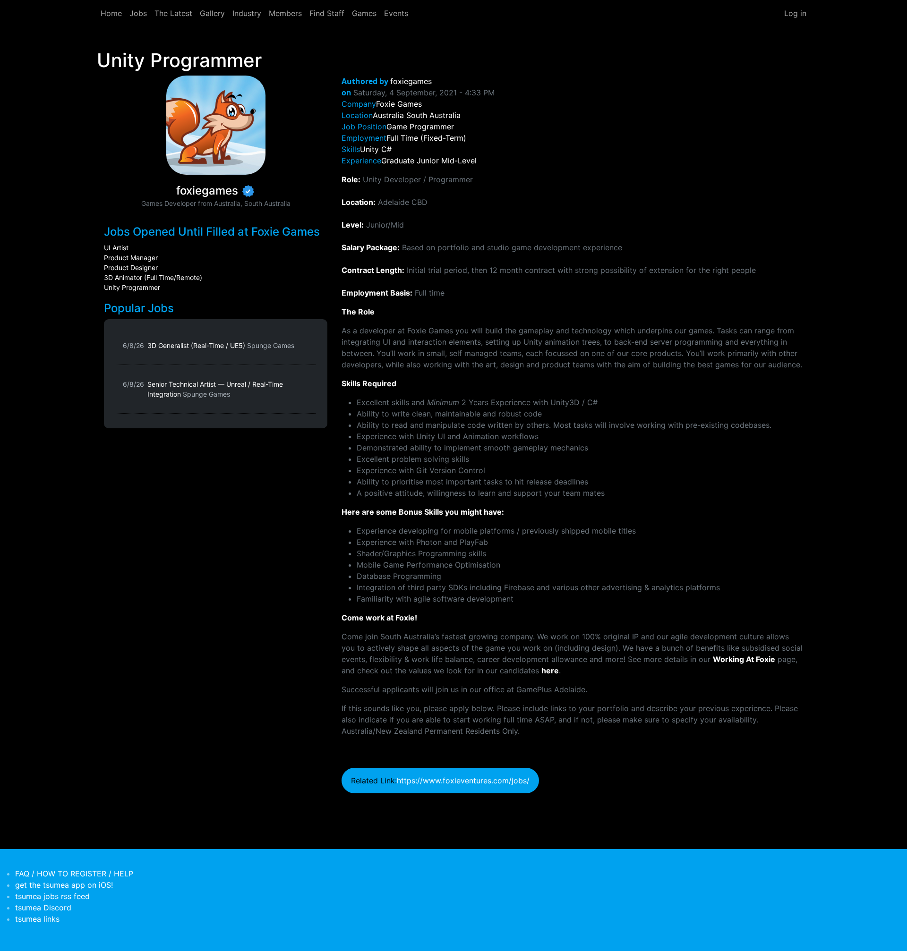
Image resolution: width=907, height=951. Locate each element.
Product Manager (131, 258)
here (550, 670)
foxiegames (411, 81)
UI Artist (116, 248)
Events (396, 13)
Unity (369, 149)
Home (111, 13)
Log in (795, 13)
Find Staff (326, 13)
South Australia (433, 115)
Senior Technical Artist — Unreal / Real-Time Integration (215, 389)
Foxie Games (399, 104)
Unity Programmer (132, 287)
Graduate (397, 160)
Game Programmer (420, 126)
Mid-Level (459, 160)
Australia (388, 115)
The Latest (173, 13)
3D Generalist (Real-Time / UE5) (220, 345)
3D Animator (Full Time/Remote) (153, 277)
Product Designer (131, 267)
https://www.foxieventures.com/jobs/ (463, 780)
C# (386, 149)
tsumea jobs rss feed (52, 896)
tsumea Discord (43, 907)
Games (364, 13)
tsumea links (37, 919)
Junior (428, 160)
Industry (246, 13)
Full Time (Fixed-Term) (426, 138)
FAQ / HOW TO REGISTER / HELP (74, 873)
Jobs (138, 13)
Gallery (212, 13)
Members (285, 13)
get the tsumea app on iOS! (64, 885)
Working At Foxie (744, 659)
